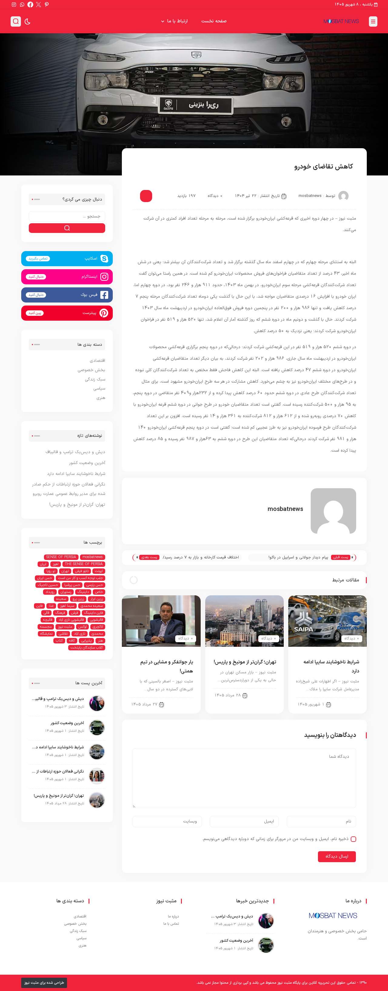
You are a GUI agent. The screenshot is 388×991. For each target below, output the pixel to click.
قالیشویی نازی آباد (71, 620)
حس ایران (44, 578)
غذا (51, 606)
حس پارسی (94, 585)
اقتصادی (146, 167)
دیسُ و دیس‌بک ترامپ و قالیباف (75, 452)
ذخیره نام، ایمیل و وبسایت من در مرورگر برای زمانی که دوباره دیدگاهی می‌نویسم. (275, 839)
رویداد (49, 592)
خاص (99, 592)
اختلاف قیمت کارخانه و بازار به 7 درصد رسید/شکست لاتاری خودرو (201, 557)
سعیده (61, 599)
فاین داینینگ (93, 613)
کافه (72, 640)
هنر (100, 640)
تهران (65, 571)
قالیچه (47, 620)
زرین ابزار (96, 599)
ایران (43, 564)
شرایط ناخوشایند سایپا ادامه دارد (76, 474)
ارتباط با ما (177, 21)
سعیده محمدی (92, 606)
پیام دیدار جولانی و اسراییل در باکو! (298, 557)
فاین (39, 606)
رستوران (66, 592)
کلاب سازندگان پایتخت (87, 647)
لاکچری (98, 627)
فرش (74, 613)
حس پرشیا (72, 585)
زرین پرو (78, 599)
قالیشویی (96, 620)
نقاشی (63, 633)
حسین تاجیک (48, 585)
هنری (100, 398)
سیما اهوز (67, 606)
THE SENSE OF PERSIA (84, 564)
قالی (46, 613)
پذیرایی (86, 640)
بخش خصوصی (91, 370)
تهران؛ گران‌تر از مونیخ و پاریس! (245, 662)
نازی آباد (79, 633)
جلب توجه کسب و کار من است (80, 578)
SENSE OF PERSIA (61, 557)
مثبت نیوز (65, 627)
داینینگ (83, 592)
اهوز (56, 564)
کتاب (59, 640)
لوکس (82, 627)
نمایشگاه (46, 633)
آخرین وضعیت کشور (87, 463)
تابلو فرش (82, 571)
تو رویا (50, 571)
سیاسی (99, 388)
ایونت (99, 571)
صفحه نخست (214, 21)
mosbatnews (310, 196)
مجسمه (46, 627)
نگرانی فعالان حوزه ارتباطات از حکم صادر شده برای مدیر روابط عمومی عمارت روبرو (58, 772)
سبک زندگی (95, 379)
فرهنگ (60, 613)
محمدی (97, 633)
